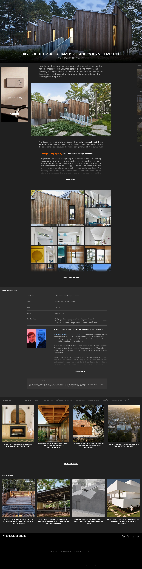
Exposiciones (117, 400)
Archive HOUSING (71, 463)
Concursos (80, 400)
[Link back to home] (14, 536)
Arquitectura (47, 400)
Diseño (105, 400)
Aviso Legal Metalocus (67, 566)
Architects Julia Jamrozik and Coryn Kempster (78, 330)
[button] (6, 434)
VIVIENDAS (27, 400)
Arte (36, 400)
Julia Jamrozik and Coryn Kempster (78, 154)
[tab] (27, 400)
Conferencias (93, 400)
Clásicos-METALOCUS (64, 400)
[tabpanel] (71, 435)
